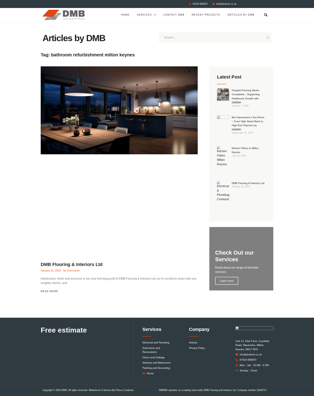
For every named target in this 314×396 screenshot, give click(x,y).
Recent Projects (206, 14)
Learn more (227, 280)
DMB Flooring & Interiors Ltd (71, 264)
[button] (266, 15)
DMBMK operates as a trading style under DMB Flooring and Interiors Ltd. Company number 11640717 (213, 390)
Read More (49, 291)
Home (125, 14)
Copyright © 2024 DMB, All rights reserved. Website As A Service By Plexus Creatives (88, 390)
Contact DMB (173, 14)
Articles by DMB (241, 14)
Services (144, 14)
